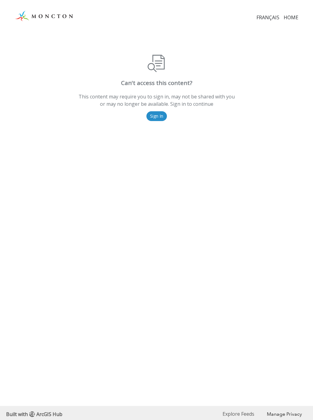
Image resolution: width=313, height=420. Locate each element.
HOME (291, 17)
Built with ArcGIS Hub (34, 414)
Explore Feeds (238, 414)
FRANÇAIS (267, 17)
